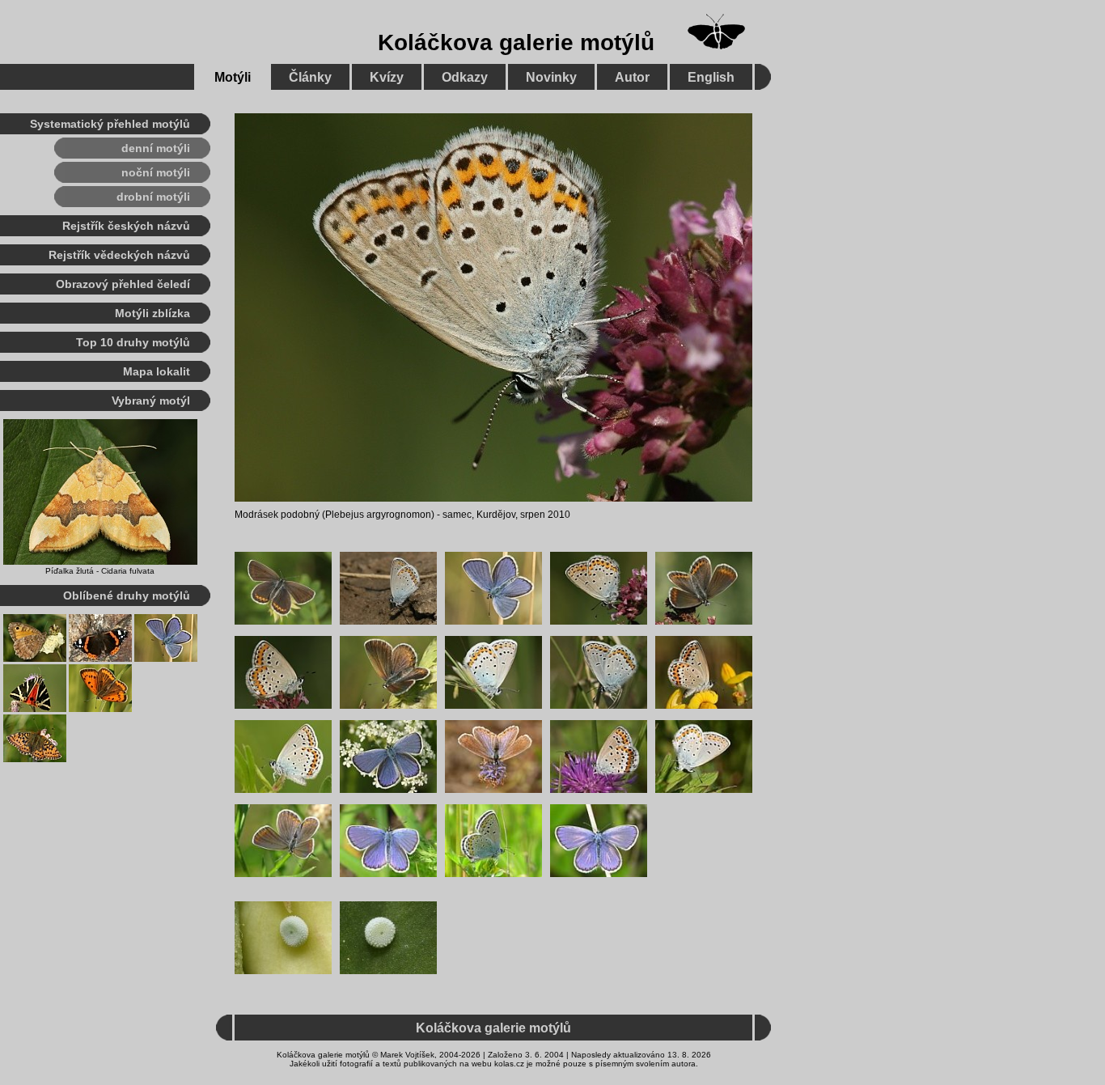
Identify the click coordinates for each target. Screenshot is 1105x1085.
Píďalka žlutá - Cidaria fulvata (100, 570)
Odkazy (465, 77)
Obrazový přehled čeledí (123, 284)
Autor (632, 77)
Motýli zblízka (152, 313)
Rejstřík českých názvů (126, 225)
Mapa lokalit (156, 371)
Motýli (232, 77)
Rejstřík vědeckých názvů (119, 254)
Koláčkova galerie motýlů (516, 42)
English (711, 77)
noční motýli (155, 172)
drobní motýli (153, 196)
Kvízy (387, 77)
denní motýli (155, 148)
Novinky (551, 77)
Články (310, 77)
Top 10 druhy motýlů (133, 342)
